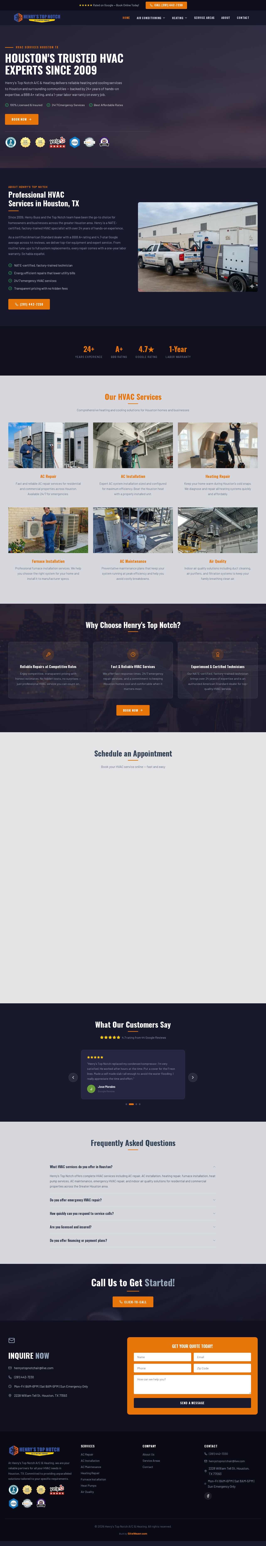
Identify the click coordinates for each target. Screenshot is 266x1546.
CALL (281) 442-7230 (168, 5)
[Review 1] (126, 1104)
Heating (177, 18)
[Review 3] (134, 1104)
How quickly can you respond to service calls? (82, 1213)
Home (126, 18)
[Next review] (192, 1077)
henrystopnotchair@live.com (33, 1368)
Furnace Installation (93, 1479)
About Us (148, 1454)
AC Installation (90, 1460)
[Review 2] (130, 1104)
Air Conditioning (149, 18)
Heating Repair (90, 1473)
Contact (243, 18)
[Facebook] (208, 1496)
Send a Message (192, 1403)
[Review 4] (139, 1104)
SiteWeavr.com (137, 1533)
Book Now (130, 710)
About (225, 18)
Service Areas (204, 18)
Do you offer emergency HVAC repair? (76, 1199)
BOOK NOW (19, 119)
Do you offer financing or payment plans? (78, 1240)
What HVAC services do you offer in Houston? (81, 1166)
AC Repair (87, 1454)
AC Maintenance (91, 1467)
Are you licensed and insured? (70, 1226)
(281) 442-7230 (31, 304)
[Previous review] (73, 1077)
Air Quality (87, 1492)
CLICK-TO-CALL (135, 1302)
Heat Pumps (88, 1485)
